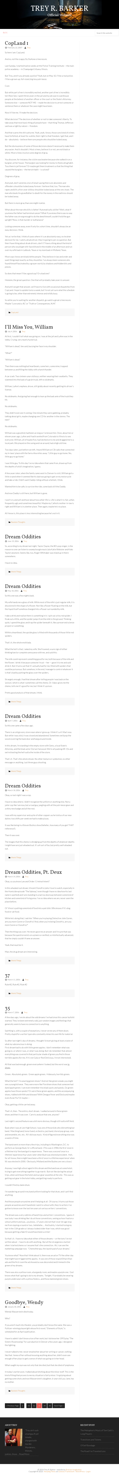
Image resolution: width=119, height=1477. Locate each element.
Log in (88, 1471)
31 (29, 1406)
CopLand (14, 312)
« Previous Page (12, 1406)
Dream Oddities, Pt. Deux (33, 872)
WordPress (80, 1471)
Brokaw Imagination (73, 1469)
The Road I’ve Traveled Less (93, 1451)
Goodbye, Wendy (24, 1302)
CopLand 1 (16, 43)
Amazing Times (50, 1471)
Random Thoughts (18, 522)
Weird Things (16, 571)
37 (7, 975)
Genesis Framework (66, 1471)
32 (34, 1406)
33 (39, 1406)
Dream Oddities (23, 537)
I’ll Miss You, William (29, 327)
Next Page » (58, 1406)
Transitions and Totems (90, 1439)
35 (7, 1008)
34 (44, 1406)
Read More (24, 1454)
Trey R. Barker (59, 9)
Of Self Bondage (87, 1445)
